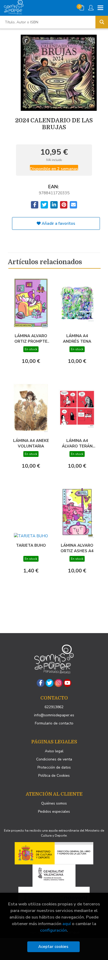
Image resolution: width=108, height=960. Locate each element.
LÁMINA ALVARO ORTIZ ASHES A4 (77, 548)
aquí (66, 924)
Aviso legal (54, 751)
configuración (53, 930)
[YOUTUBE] (67, 683)
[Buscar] (101, 22)
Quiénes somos (54, 803)
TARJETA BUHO (31, 545)
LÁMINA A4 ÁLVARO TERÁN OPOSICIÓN (77, 443)
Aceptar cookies (53, 946)
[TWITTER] (49, 683)
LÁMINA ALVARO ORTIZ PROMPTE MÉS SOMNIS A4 (30, 338)
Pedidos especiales (54, 811)
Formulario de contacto (54, 723)
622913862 (54, 707)
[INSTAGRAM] (58, 683)
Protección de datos (54, 767)
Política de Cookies (54, 775)
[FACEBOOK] (41, 683)
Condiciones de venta (54, 759)
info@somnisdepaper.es (54, 715)
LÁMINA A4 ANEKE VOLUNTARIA (31, 443)
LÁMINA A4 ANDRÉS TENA (77, 338)
